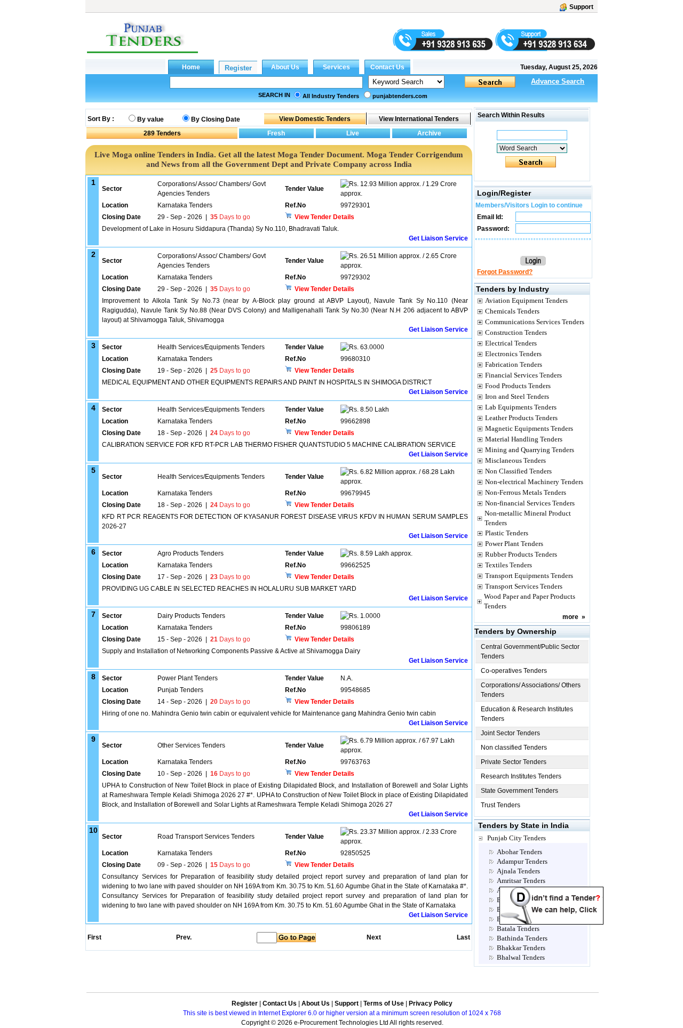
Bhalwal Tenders (521, 957)
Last (463, 937)
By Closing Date (215, 119)
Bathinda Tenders (522, 938)
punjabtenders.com (399, 96)
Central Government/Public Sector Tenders (530, 651)
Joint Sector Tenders (510, 733)
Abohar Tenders (519, 852)
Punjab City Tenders (516, 838)
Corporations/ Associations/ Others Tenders (531, 689)
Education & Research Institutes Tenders (527, 713)
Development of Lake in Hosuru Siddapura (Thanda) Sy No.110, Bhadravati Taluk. (220, 228)
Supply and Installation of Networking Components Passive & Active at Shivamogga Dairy (231, 651)
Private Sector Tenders (513, 762)
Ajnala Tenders (518, 871)
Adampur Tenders (522, 861)
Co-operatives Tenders (514, 670)
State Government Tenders (519, 790)
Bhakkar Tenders (521, 948)
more (570, 617)
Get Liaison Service (438, 238)
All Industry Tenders (331, 96)
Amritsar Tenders (521, 881)
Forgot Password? (505, 272)
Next (374, 937)
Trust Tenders (500, 805)
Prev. (184, 937)
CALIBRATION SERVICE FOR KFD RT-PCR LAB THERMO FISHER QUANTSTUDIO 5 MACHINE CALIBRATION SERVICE (279, 444)
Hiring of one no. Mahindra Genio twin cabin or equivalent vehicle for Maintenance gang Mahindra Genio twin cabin (269, 713)
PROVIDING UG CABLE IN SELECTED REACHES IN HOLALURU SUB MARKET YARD (229, 588)
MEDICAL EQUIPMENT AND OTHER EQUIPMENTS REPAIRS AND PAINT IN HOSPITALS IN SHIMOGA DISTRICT (267, 382)
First (94, 937)
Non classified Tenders (514, 747)
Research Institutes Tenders (521, 776)
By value (150, 119)
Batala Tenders (518, 929)
